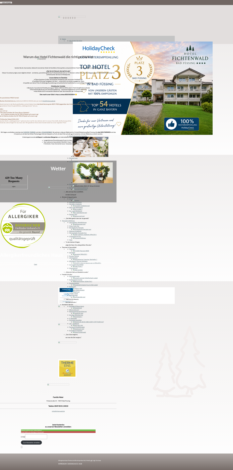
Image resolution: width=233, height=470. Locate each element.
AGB (80, 463)
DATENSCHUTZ (73, 463)
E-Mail (23, 437)
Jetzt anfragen (6, 2)
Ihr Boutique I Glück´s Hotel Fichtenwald (66, 298)
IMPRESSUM (62, 463)
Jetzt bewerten (66, 301)
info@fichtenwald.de (58, 411)
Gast (35, 264)
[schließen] (21, 447)
